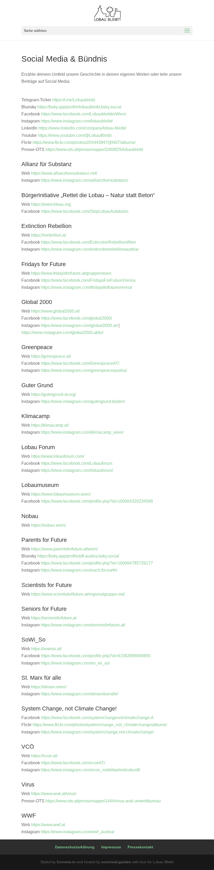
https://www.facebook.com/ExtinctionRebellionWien (88, 242)
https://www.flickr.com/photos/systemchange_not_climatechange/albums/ (100, 724)
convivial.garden (116, 862)
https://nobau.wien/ (48, 525)
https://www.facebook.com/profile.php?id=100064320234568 (97, 501)
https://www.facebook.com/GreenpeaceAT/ (80, 363)
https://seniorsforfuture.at (53, 618)
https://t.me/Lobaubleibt (73, 100)
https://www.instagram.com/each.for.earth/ (79, 570)
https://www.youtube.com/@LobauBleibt (74, 135)
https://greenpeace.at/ (51, 356)
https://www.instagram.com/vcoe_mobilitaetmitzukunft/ (90, 770)
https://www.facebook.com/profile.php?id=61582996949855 (96, 656)
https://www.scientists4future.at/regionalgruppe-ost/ (78, 594)
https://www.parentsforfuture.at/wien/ (64, 549)
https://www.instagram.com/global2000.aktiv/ (62, 332)
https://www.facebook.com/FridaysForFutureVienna (88, 280)
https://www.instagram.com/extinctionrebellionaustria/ (90, 249)
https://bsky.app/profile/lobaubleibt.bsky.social (79, 107)
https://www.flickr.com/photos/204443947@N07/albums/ (84, 142)
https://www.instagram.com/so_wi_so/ (75, 663)
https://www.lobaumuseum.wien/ (61, 494)
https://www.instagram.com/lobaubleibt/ (77, 121)
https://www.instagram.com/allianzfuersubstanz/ (84, 180)
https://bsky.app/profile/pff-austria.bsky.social (78, 556)
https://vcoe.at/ (44, 756)
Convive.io (66, 862)
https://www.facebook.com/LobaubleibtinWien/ (83, 114)
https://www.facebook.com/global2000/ (76, 318)
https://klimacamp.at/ (50, 425)
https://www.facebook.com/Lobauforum (76, 463)
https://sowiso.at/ (46, 648)
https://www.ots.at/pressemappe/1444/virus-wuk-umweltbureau (103, 801)
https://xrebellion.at (48, 235)
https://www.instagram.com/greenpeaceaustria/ (84, 370)
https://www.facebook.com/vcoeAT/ (73, 763)
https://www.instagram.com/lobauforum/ (77, 470)
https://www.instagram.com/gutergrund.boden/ (83, 401)
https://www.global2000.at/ (55, 311)
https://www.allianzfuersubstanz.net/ (64, 173)
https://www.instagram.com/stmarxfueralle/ (79, 694)
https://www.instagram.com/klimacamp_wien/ (82, 432)
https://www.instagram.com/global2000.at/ (79, 325)
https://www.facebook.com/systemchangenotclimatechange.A (97, 717)
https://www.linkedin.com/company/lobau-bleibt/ (82, 128)
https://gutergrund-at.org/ (53, 394)
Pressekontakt (140, 847)
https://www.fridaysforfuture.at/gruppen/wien (71, 273)
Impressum (111, 847)
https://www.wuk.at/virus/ (53, 793)
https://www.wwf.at (48, 824)
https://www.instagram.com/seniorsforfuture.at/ (83, 625)
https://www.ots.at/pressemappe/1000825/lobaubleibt (94, 149)
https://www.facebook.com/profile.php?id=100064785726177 (97, 563)
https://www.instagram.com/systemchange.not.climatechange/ (97, 732)
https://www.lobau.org (51, 204)
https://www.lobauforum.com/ (57, 456)
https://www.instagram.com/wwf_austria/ (77, 832)
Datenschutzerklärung (74, 847)
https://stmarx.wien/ (48, 687)
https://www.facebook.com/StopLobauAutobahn (84, 211)
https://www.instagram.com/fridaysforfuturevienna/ (86, 287)
